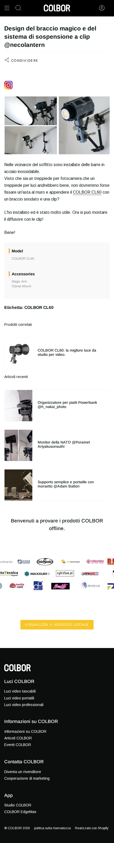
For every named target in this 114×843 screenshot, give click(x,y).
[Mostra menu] (7, 8)
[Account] (102, 8)
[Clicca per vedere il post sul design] (57, 85)
